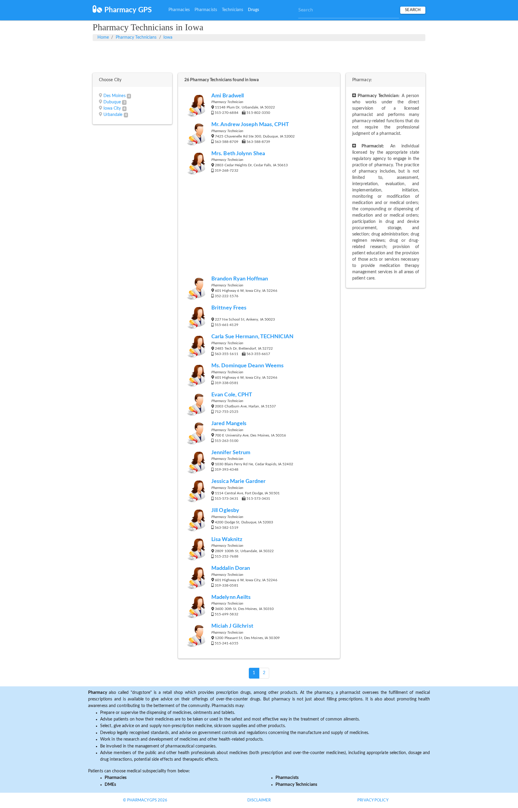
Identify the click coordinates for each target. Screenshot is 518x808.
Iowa (167, 37)
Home (103, 37)
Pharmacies (179, 10)
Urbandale (113, 115)
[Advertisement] (259, 56)
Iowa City (112, 108)
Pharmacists (206, 10)
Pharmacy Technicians (136, 37)
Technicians (232, 10)
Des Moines (114, 96)
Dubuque (112, 102)
